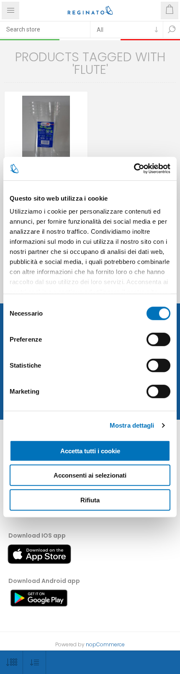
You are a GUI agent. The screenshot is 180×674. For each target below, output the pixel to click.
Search (171, 29)
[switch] (158, 339)
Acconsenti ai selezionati (90, 475)
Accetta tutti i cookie (90, 450)
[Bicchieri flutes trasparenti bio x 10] (46, 133)
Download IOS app (37, 535)
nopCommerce (105, 644)
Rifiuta (90, 499)
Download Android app (44, 581)
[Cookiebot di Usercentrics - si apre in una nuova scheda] (133, 168)
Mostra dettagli (132, 425)
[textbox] (45, 29)
